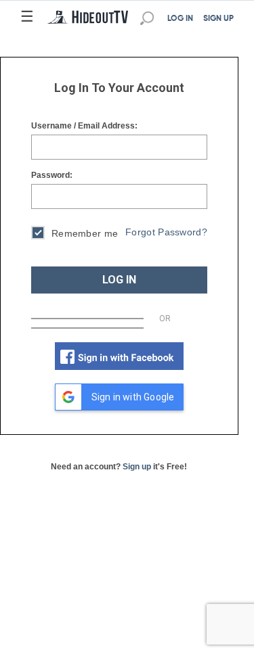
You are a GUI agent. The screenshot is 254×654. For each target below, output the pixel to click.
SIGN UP (218, 19)
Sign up (137, 466)
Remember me (84, 233)
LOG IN (180, 19)
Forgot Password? (166, 232)
